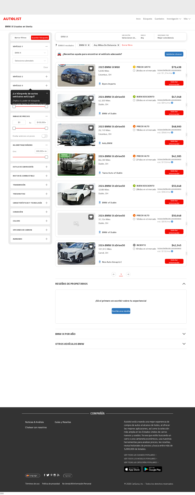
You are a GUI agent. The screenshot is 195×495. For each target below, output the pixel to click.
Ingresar (68, 475)
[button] (30, 53)
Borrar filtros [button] (20, 37)
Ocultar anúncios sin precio (24, 136)
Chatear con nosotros (36, 427)
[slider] (14, 106)
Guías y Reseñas (63, 422)
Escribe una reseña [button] (121, 311)
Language (33, 475)
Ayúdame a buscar (174, 54)
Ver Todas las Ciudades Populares (140, 455)
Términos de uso (32, 483)
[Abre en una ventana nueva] (132, 469)
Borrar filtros (127, 45)
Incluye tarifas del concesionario (169, 70)
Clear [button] (46, 67)
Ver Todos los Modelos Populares (140, 458)
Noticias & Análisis (34, 422)
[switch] (43, 136)
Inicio (138, 18)
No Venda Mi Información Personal (76, 483)
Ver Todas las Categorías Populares (141, 462)
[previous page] (113, 274)
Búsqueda (147, 18)
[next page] (128, 274)
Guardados (159, 18)
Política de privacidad (51, 483)
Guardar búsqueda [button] (40, 37)
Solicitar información (174, 83)
